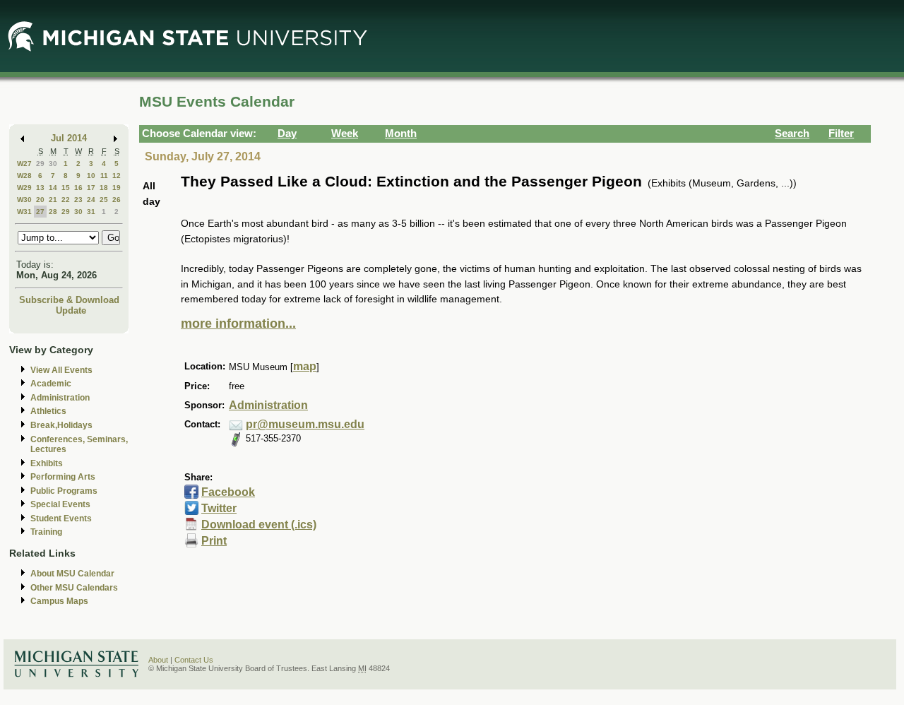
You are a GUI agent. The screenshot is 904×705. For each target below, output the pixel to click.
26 (116, 199)
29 (40, 163)
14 (53, 187)
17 (91, 187)
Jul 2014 (69, 138)
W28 (24, 175)
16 (78, 187)
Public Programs (63, 491)
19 (116, 187)
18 (104, 187)
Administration (60, 398)
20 (40, 199)
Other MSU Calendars (74, 588)
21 (53, 199)
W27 (24, 163)
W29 (24, 187)
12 (116, 175)
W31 (24, 211)
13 (40, 187)
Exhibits (46, 463)
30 (53, 163)
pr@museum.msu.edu (305, 424)
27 (40, 211)
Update (71, 310)
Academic (50, 384)
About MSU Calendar (72, 574)
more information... (238, 323)
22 (65, 199)
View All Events (61, 370)
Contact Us (193, 660)
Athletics (48, 411)
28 (53, 211)
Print (214, 541)
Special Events (60, 504)
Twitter (219, 508)
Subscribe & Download (69, 300)
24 (91, 199)
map (304, 366)
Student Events (61, 518)
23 (78, 199)
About (158, 660)
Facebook (228, 492)
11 (104, 175)
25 (104, 199)
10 (91, 175)
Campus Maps (59, 601)
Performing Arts (62, 477)
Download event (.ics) (258, 525)
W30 (24, 199)
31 (91, 211)
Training (46, 532)
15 (65, 187)
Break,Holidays (61, 425)
